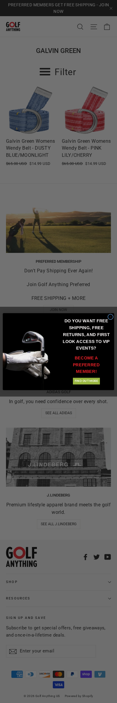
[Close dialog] (110, 316)
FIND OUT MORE (86, 381)
